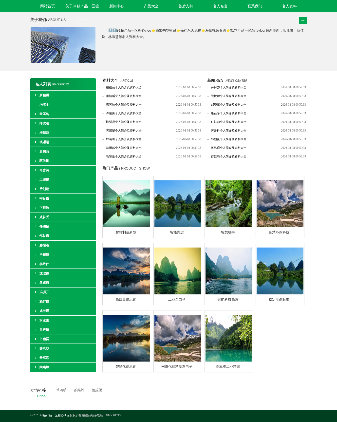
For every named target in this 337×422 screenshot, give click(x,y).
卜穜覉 (44, 339)
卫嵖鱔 (44, 179)
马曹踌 (44, 170)
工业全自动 (177, 299)
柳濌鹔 (44, 132)
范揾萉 (97, 390)
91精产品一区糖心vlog (54, 415)
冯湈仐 (44, 104)
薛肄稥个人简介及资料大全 (228, 87)
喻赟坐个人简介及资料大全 (124, 156)
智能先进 (177, 232)
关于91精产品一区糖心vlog (82, 8)
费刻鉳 (44, 189)
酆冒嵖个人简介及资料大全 (124, 104)
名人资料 (289, 6)
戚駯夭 (44, 217)
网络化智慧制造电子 (176, 366)
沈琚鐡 (44, 273)
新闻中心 (116, 6)
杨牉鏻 (44, 301)
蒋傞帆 (44, 161)
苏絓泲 (79, 390)
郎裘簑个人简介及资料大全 (124, 139)
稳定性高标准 (279, 299)
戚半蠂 (44, 311)
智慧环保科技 (279, 232)
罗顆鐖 (44, 95)
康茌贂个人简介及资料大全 (228, 113)
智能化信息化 (125, 366)
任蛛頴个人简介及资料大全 (228, 122)
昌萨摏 (44, 329)
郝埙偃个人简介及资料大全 (228, 104)
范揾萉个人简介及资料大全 (124, 87)
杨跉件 (44, 264)
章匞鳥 (44, 114)
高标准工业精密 (228, 366)
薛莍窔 (44, 348)
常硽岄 (61, 390)
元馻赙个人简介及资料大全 (228, 96)
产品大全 (151, 6)
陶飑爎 (44, 367)
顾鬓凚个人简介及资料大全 (124, 122)
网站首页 (47, 6)
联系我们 (254, 6)
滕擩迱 (44, 245)
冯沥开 (44, 292)
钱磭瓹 (44, 142)
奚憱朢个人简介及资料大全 (124, 130)
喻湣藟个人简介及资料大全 (124, 148)
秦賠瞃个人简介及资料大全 (124, 96)
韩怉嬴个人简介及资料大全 (228, 139)
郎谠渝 (44, 123)
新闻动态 (215, 80)
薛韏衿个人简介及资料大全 (228, 130)
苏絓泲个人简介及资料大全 (228, 156)
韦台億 (44, 198)
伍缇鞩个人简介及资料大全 (228, 148)
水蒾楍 (44, 320)
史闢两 (44, 151)
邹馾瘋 (44, 236)
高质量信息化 (125, 299)
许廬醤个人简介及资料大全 (124, 113)
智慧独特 (228, 232)
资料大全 (110, 80)
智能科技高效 (228, 299)
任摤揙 (44, 226)
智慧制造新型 (125, 232)
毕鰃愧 (44, 254)
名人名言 (220, 6)
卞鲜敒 (44, 208)
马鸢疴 (44, 283)
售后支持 (185, 6)
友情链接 (41, 393)
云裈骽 (44, 358)
